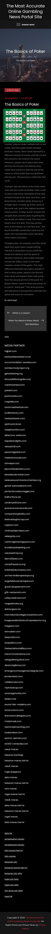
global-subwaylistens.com (18, 485)
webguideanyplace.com (17, 659)
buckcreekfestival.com (16, 407)
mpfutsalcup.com (14, 687)
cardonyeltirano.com (15, 502)
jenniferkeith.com (13, 676)
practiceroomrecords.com (18, 508)
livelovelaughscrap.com (17, 519)
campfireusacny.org (15, 564)
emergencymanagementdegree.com (24, 670)
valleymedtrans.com (15, 597)
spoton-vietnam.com (16, 738)
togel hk (8, 896)
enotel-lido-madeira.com (18, 704)
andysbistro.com (13, 642)
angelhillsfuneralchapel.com (19, 581)
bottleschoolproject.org (17, 368)
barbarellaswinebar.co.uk (18, 356)
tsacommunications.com (17, 654)
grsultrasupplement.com (17, 586)
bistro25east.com (14, 558)
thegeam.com (12, 625)
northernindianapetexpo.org (19, 575)
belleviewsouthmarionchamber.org (23, 480)
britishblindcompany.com (18, 569)
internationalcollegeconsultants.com (24, 614)
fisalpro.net (10, 698)
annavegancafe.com (15, 693)
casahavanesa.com (15, 384)
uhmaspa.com (12, 463)
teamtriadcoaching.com (17, 726)
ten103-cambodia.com (16, 743)
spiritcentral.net (13, 424)
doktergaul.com (13, 609)
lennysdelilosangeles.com (18, 379)
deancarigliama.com (15, 665)
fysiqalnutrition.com (15, 429)
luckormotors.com (14, 710)
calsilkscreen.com (14, 682)
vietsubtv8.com (13, 446)
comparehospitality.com (17, 513)
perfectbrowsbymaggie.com (19, 491)
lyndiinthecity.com (14, 412)
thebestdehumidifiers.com (18, 648)
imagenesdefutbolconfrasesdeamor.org (25, 620)
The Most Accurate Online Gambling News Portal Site (25, 11)
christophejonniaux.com (17, 530)
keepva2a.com (12, 637)
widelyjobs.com (12, 536)
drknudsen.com (13, 631)
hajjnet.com (11, 351)
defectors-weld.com (15, 435)
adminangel (12, 300)
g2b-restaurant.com (15, 592)
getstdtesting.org (13, 373)
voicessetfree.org (14, 553)
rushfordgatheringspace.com (20, 541)
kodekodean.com (13, 732)
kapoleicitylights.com (15, 440)
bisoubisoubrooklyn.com (17, 474)
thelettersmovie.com (15, 457)
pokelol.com (11, 390)
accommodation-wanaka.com (20, 362)
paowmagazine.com (15, 452)
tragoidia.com (12, 401)
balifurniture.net (13, 496)
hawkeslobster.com (15, 418)
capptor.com (11, 525)
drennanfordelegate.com (18, 715)
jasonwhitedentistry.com (17, 468)
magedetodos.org (14, 603)
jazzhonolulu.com (13, 396)
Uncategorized (11, 98)
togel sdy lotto (12, 885)
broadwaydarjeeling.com (17, 547)
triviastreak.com (13, 721)
